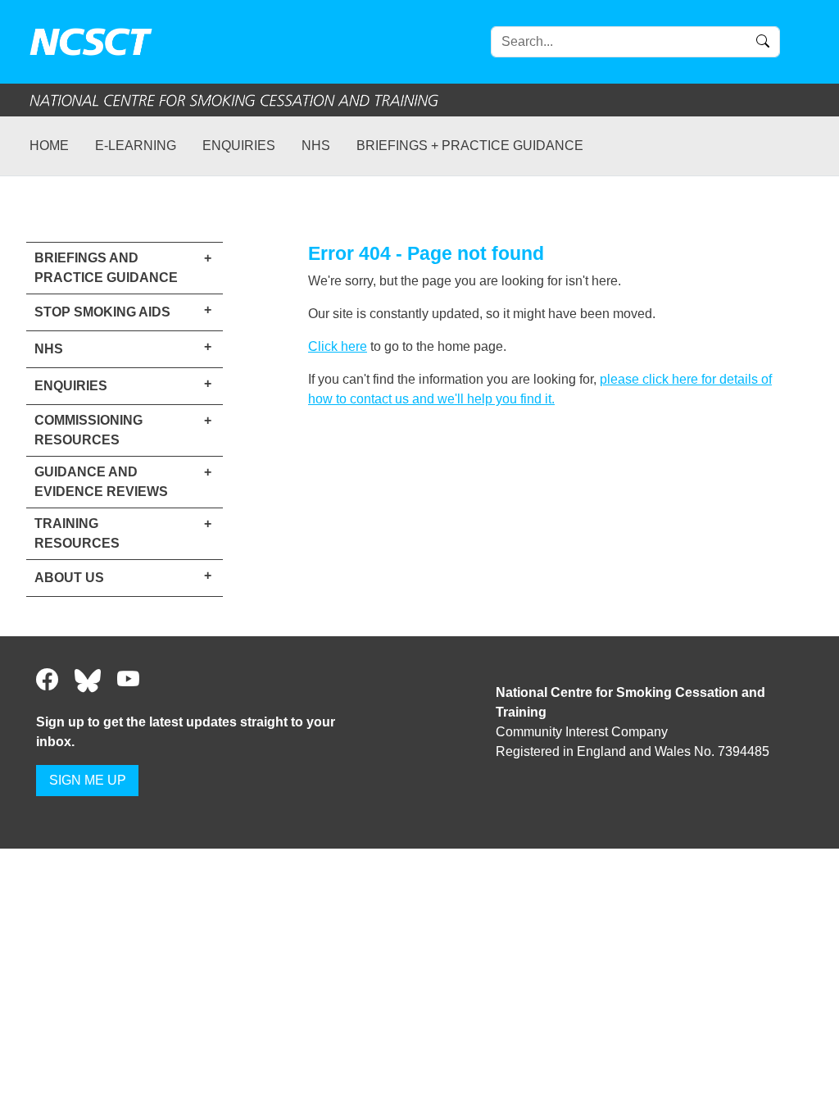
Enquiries (238, 146)
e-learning (135, 146)
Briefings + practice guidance (469, 146)
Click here (337, 346)
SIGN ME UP (87, 780)
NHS (316, 146)
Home (49, 146)
